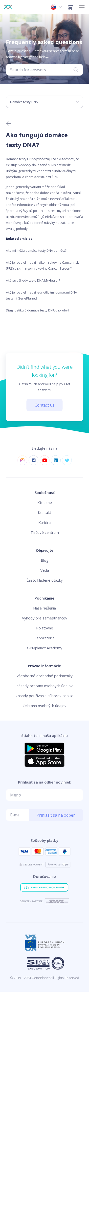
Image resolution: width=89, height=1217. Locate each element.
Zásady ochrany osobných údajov (44, 685)
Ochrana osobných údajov (45, 705)
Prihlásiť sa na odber (56, 815)
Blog (44, 560)
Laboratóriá (44, 637)
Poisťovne (44, 627)
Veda (44, 570)
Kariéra (44, 522)
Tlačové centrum (44, 532)
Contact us (44, 405)
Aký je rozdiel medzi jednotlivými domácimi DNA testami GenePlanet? (41, 295)
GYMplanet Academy (44, 647)
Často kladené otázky (44, 580)
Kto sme (44, 502)
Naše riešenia (44, 608)
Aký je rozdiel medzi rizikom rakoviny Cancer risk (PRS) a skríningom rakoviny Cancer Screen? (42, 265)
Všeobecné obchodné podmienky (45, 675)
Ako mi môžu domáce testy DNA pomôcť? (36, 250)
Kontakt (44, 512)
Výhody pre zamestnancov (44, 617)
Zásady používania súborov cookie (44, 695)
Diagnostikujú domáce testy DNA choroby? (37, 310)
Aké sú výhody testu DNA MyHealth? (33, 280)
